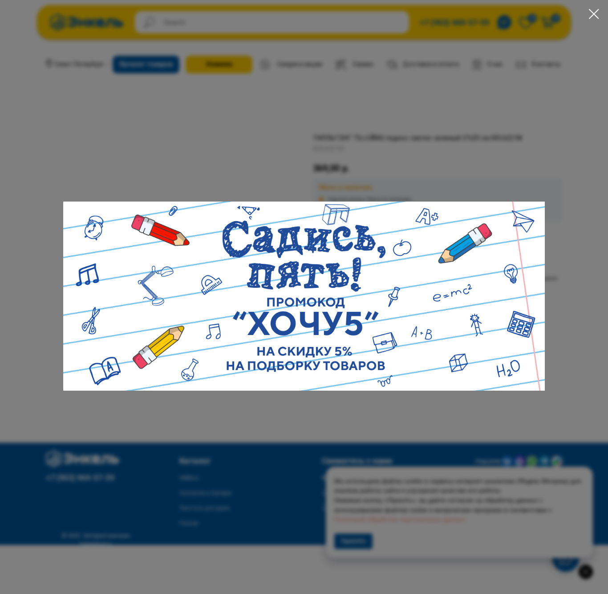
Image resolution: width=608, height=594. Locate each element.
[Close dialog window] (594, 14)
